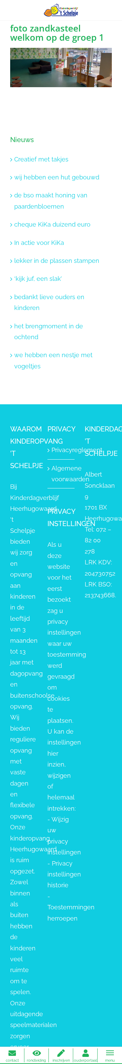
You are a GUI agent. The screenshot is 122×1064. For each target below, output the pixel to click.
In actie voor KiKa (39, 242)
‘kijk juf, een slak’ (38, 278)
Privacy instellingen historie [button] (64, 874)
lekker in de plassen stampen (56, 260)
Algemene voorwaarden (61, 474)
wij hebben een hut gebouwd (56, 177)
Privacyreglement (61, 449)
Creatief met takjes (41, 159)
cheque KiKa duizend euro (52, 224)
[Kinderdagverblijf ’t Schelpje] (61, 9)
